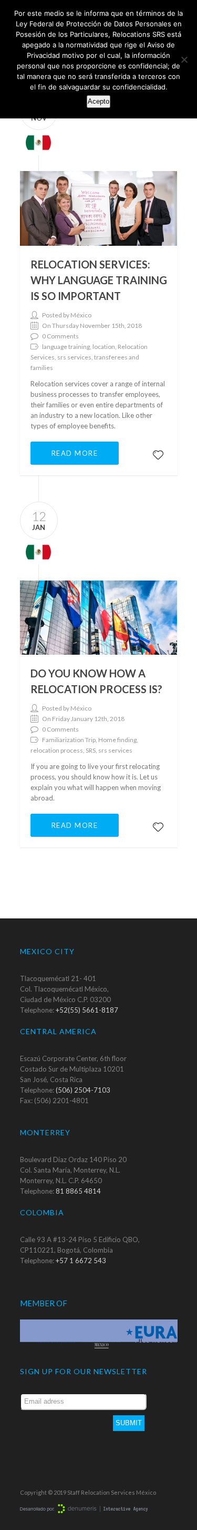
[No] (184, 59)
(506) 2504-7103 (83, 1090)
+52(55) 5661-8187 (87, 1010)
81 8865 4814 (78, 1191)
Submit (129, 1423)
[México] (35, 141)
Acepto (98, 101)
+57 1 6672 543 (81, 1260)
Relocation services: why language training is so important (98, 280)
